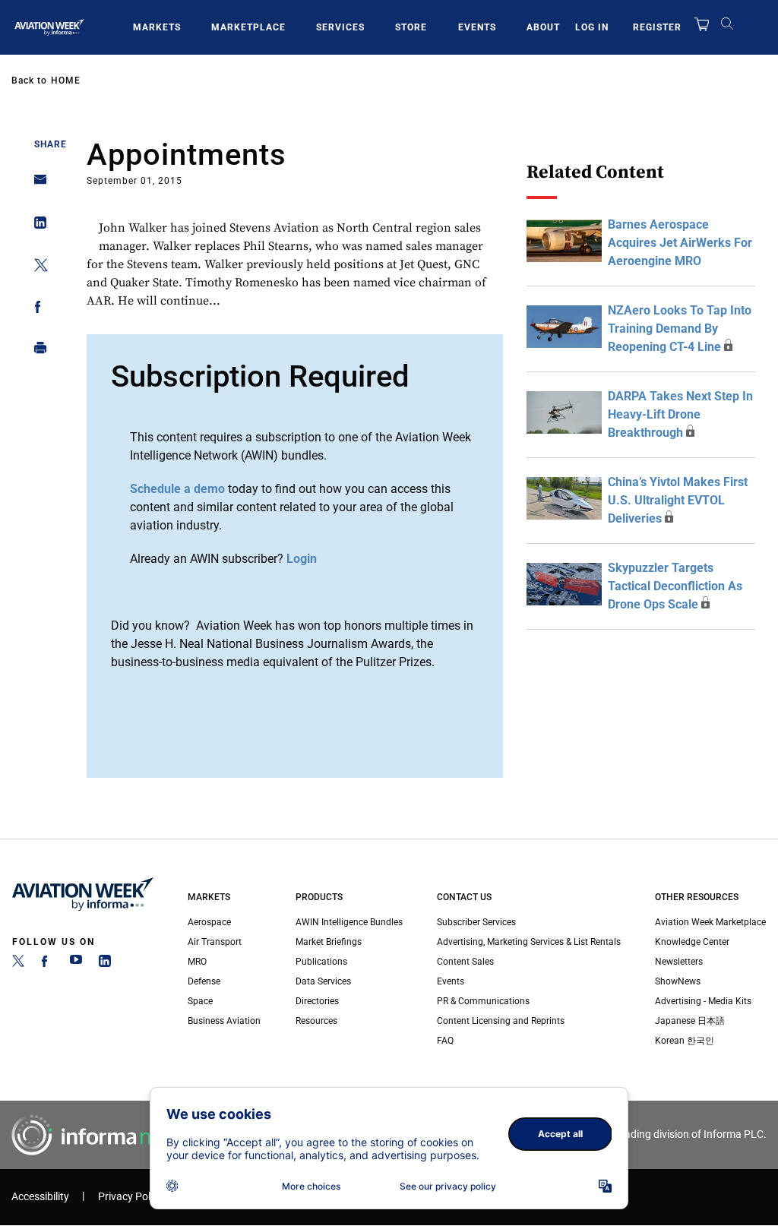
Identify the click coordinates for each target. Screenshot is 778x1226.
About (543, 27)
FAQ (445, 1040)
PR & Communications (483, 1001)
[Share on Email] (36, 184)
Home (66, 80)
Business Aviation (224, 1021)
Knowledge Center (692, 942)
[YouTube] (76, 964)
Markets (157, 27)
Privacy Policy (130, 1196)
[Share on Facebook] (36, 309)
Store (411, 27)
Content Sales (465, 961)
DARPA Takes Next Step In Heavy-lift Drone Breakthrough (680, 414)
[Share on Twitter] (36, 267)
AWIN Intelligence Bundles (349, 922)
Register (657, 27)
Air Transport (215, 942)
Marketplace (248, 27)
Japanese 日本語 (690, 1021)
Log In (592, 27)
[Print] (36, 351)
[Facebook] (47, 964)
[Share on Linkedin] (36, 225)
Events (477, 27)
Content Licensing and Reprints (501, 1021)
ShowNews (678, 981)
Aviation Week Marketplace (710, 922)
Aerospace (209, 922)
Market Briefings (329, 942)
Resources (316, 1021)
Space (200, 1001)
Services (340, 27)
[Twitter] (18, 964)
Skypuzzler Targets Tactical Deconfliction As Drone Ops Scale (675, 586)
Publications (321, 961)
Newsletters (679, 961)
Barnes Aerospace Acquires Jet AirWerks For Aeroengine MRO (680, 242)
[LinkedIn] (105, 964)
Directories (317, 1001)
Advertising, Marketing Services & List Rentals (529, 942)
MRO (197, 961)
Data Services (323, 981)
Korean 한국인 (684, 1040)
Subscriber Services (476, 922)
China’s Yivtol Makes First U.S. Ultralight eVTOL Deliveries (678, 500)
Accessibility (40, 1196)
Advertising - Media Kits (703, 1001)
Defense (204, 981)
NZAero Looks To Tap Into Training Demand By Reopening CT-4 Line (679, 328)
